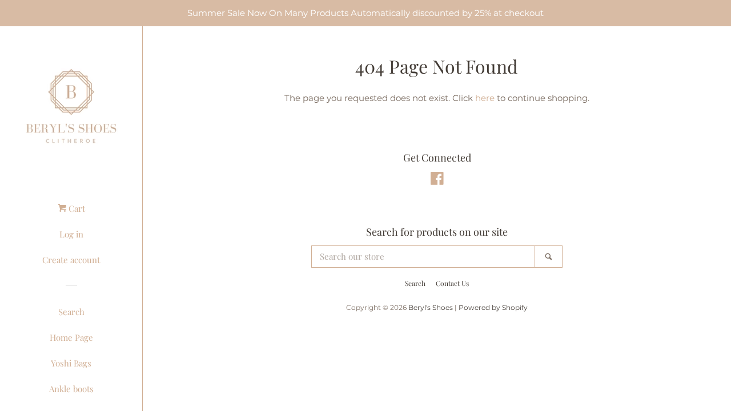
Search (71, 311)
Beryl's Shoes (430, 307)
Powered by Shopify (493, 307)
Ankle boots (71, 388)
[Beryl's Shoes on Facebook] (437, 180)
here (485, 97)
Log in (71, 234)
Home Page (71, 337)
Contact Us (452, 283)
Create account (71, 259)
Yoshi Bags (71, 363)
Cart (75, 208)
